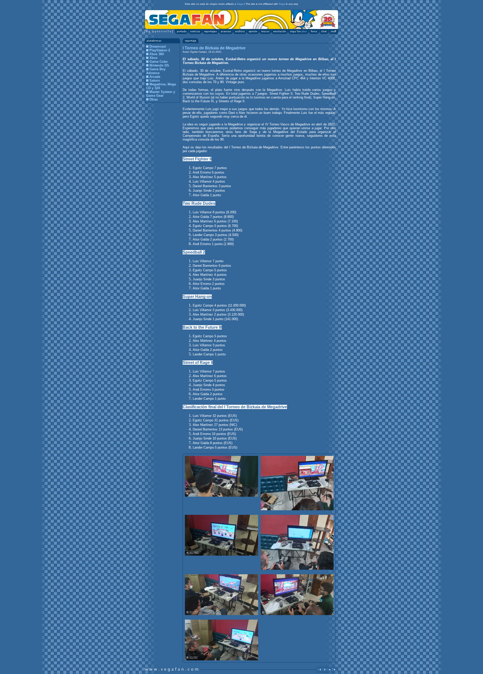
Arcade (154, 77)
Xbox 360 (156, 54)
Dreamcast (157, 46)
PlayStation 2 (159, 50)
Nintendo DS (159, 65)
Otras (153, 99)
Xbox (153, 58)
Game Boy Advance (156, 71)
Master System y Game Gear (160, 93)
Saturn (154, 80)
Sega (240, 4)
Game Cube (158, 61)
